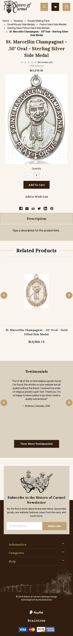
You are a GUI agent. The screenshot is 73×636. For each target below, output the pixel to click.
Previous (4, 295)
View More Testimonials (36, 443)
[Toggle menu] (66, 7)
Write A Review (37, 66)
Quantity (36, 168)
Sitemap (45, 597)
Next (69, 295)
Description (36, 219)
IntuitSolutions (45, 600)
